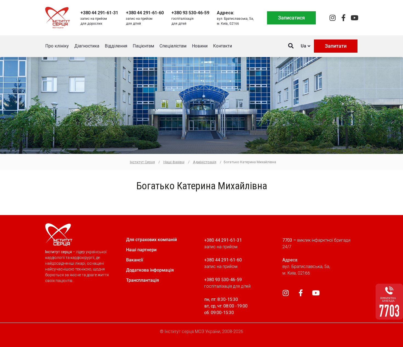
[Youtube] (354, 17)
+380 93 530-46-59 (190, 12)
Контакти (222, 46)
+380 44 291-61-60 (145, 12)
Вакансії (134, 260)
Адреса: (225, 12)
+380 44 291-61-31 (99, 12)
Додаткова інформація (150, 270)
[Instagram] (332, 17)
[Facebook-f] (343, 17)
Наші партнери (141, 249)
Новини (200, 46)
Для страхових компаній (151, 239)
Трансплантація (142, 280)
